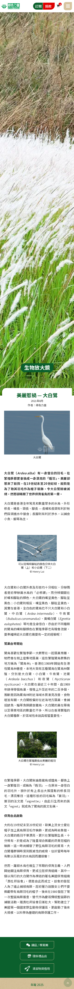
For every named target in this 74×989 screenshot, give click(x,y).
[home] (10, 6)
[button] (68, 6)
